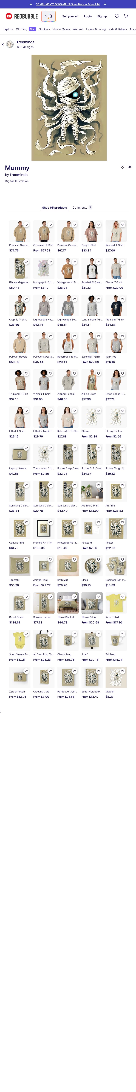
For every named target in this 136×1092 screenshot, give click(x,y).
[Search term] (50, 16)
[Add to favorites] (122, 167)
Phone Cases (61, 29)
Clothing (25, 29)
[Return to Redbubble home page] (22, 16)
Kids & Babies (118, 29)
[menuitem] (8, 29)
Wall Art (78, 29)
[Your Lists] (117, 16)
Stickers (44, 29)
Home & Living (96, 29)
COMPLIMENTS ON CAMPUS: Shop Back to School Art (68, 4)
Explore (8, 29)
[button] (68, 4)
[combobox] (48, 16)
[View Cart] (126, 16)
